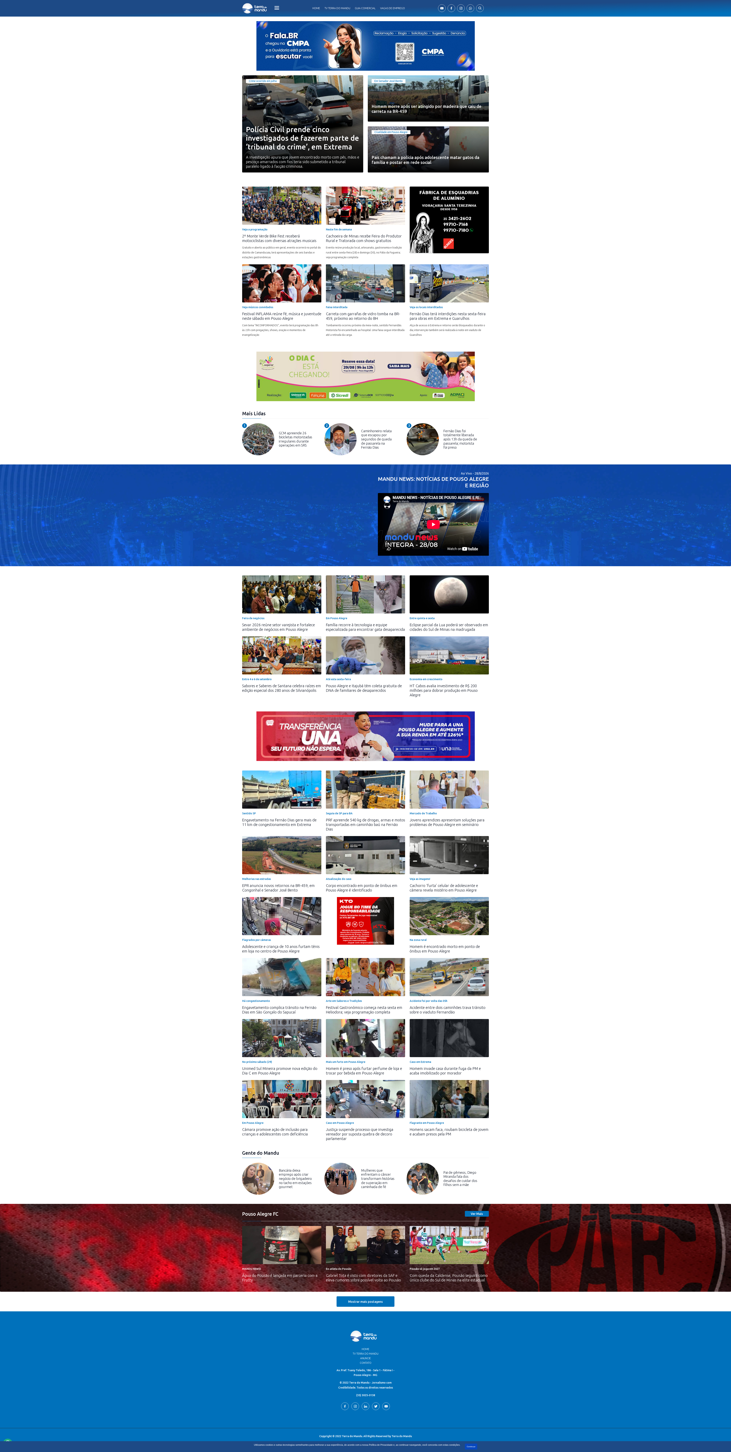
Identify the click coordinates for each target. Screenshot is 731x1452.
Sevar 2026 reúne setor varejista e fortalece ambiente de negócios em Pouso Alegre (278, 627)
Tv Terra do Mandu (337, 8)
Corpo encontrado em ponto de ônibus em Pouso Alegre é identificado (361, 887)
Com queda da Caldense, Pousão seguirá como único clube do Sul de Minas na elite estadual (449, 1277)
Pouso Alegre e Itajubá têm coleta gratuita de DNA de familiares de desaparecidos (364, 688)
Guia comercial (365, 8)
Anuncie (365, 1358)
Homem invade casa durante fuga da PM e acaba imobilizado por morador (445, 1070)
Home (316, 8)
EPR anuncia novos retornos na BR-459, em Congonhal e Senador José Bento (278, 887)
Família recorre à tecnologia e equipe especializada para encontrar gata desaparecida (365, 627)
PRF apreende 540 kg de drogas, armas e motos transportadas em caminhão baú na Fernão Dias (365, 824)
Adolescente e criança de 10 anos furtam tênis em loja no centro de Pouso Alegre (281, 948)
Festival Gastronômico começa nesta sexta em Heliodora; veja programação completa (364, 1009)
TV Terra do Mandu (365, 1353)
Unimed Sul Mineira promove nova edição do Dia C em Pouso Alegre (279, 1070)
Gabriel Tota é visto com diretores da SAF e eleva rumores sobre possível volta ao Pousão (363, 1277)
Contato (365, 1362)
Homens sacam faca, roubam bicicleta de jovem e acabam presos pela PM (449, 1131)
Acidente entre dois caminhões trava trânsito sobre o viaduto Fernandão (447, 1009)
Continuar (471, 1447)
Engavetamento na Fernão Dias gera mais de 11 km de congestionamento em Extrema (279, 822)
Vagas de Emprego (392, 8)
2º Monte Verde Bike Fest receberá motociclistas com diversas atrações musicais (279, 238)
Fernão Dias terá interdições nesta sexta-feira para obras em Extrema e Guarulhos (448, 316)
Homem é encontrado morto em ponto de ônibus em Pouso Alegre (445, 948)
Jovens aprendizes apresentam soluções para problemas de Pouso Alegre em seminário (447, 822)
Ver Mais (477, 1213)
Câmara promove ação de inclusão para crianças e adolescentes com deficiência (275, 1131)
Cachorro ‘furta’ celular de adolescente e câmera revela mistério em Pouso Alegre (444, 887)
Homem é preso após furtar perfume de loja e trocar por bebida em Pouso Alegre (364, 1070)
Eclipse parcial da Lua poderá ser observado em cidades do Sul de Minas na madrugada (449, 627)
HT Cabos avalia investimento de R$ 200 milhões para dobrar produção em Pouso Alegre (444, 690)
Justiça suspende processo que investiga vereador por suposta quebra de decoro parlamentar (359, 1134)
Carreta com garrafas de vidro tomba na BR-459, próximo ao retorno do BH (363, 316)
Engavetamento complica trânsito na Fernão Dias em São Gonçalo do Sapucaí (279, 1009)
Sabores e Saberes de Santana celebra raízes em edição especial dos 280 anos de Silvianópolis (281, 688)
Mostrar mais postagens (365, 1301)
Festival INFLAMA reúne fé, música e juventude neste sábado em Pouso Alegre (281, 316)
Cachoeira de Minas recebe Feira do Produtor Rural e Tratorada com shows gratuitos (364, 238)
